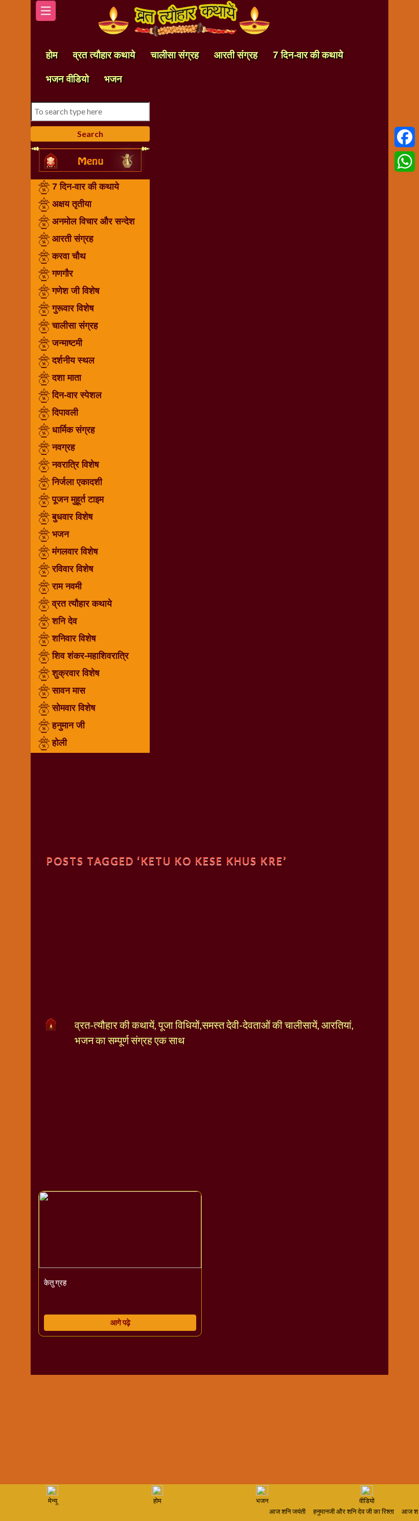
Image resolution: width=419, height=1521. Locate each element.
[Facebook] (404, 137)
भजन (113, 79)
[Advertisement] (90, 804)
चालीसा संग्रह (175, 55)
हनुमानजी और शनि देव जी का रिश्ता (348, 1512)
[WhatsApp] (404, 161)
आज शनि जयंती (282, 1512)
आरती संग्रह (236, 55)
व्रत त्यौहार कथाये (104, 55)
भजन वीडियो (67, 79)
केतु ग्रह (55, 1282)
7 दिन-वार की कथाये (308, 55)
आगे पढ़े (120, 1322)
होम (52, 55)
